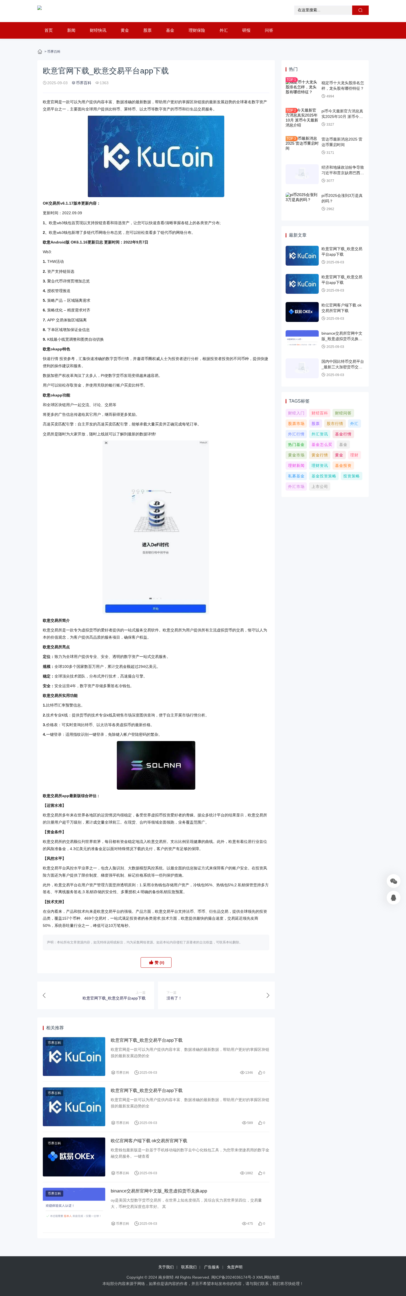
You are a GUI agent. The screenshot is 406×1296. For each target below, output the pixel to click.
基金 (170, 30)
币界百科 (53, 52)
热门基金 (296, 444)
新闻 (71, 30)
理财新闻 (296, 465)
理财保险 (197, 30)
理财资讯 (320, 465)
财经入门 (296, 413)
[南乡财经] (39, 11)
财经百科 (320, 413)
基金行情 (343, 434)
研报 (246, 30)
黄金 (125, 30)
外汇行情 (296, 434)
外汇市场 (296, 486)
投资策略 (351, 476)
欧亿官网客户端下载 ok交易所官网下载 (149, 1140)
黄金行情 (320, 455)
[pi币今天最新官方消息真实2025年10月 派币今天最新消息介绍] (302, 118)
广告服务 (212, 1267)
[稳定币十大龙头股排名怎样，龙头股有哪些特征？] (302, 90)
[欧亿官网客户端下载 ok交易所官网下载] (74, 1157)
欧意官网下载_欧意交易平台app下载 (147, 1040)
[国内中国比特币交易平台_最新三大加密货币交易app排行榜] (302, 368)
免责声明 (234, 1267)
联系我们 (189, 1267)
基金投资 (343, 465)
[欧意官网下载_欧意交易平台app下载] (74, 1056)
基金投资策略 (324, 476)
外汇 (224, 30)
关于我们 (166, 1267)
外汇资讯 (320, 434)
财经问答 (343, 413)
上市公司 (320, 486)
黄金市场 (296, 455)
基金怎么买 (322, 444)
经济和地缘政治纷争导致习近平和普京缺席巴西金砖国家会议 (342, 172)
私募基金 (296, 476)
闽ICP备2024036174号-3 (233, 1277)
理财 (354, 455)
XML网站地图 (268, 1277)
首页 (48, 30)
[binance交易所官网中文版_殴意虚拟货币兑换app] (74, 1207)
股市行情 (335, 423)
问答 (269, 30)
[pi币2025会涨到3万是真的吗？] (302, 202)
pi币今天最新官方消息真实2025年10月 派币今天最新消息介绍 (342, 116)
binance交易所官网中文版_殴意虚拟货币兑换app (159, 1191)
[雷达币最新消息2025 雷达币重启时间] (302, 146)
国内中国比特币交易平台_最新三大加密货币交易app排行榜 (342, 366)
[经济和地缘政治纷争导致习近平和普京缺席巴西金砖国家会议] (302, 174)
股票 (147, 30)
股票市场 (296, 423)
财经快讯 (98, 30)
